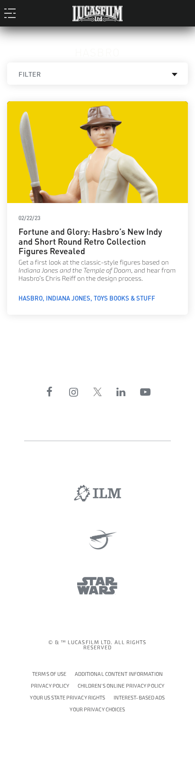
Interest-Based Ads (139, 698)
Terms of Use (49, 674)
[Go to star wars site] (97, 585)
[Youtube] (145, 392)
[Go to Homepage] (97, 11)
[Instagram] (74, 392)
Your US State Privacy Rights (67, 698)
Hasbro (30, 297)
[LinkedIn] (121, 392)
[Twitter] (97, 392)
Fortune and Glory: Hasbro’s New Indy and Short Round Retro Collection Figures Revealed (90, 240)
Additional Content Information (119, 674)
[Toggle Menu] (12, 12)
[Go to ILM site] (97, 493)
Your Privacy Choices (97, 708)
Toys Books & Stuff (124, 297)
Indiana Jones (68, 297)
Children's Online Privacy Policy (121, 686)
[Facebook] (50, 392)
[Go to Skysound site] (97, 540)
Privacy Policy (50, 686)
